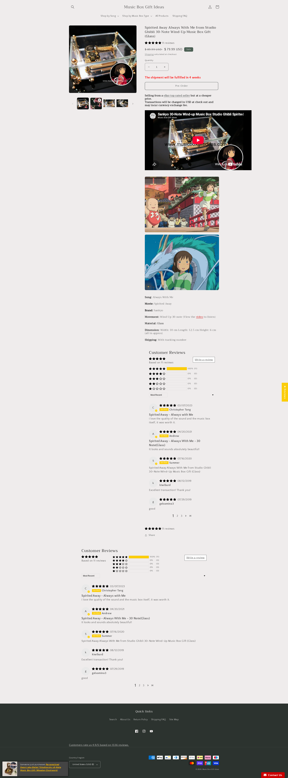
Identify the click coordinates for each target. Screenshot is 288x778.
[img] (168, 405)
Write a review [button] (204, 359)
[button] (72, 7)
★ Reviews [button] (284, 392)
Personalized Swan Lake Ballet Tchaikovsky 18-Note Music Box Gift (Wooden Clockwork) (40, 767)
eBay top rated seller (177, 95)
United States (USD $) (83, 764)
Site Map (174, 719)
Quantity (149, 60)
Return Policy (141, 719)
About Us (125, 719)
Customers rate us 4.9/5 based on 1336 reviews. (99, 745)
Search (113, 719)
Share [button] (152, 535)
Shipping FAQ (158, 719)
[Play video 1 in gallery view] (96, 103)
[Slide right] (132, 103)
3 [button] (181, 515)
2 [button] (177, 515)
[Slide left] (72, 103)
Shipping (149, 54)
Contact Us (274, 775)
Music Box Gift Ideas (210, 769)
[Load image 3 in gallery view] (122, 103)
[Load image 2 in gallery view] (109, 103)
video (199, 317)
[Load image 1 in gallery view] (83, 103)
